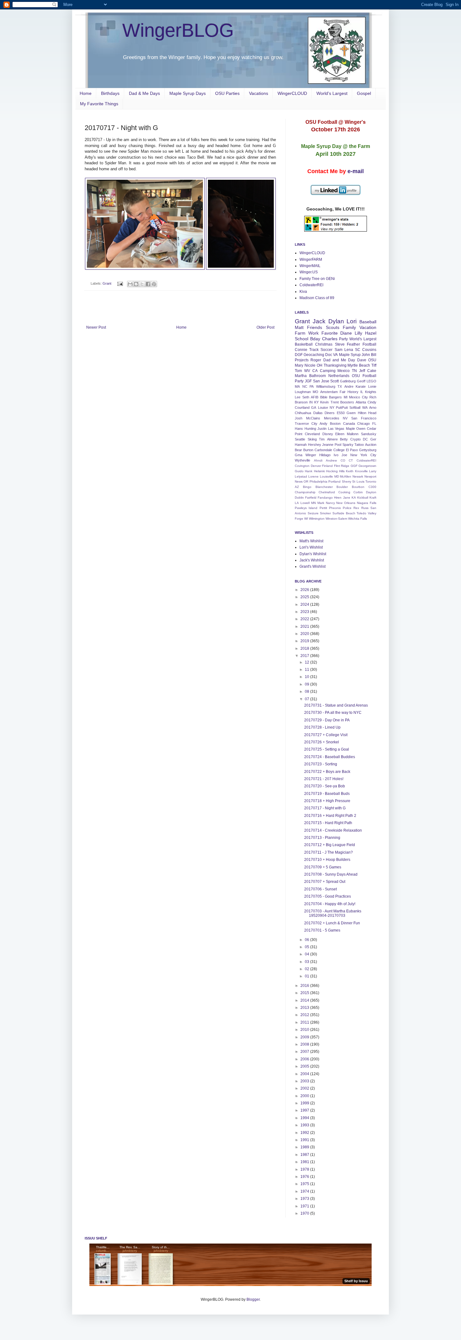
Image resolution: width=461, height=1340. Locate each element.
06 (307, 940)
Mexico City (358, 397)
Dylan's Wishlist (312, 554)
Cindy (372, 402)
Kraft (372, 497)
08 (307, 691)
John (366, 355)
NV (345, 418)
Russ (364, 508)
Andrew (331, 460)
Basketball (304, 344)
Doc (328, 355)
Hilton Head (367, 413)
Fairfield (310, 497)
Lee (297, 397)
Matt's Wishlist (311, 541)
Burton (308, 450)
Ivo (336, 455)
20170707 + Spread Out (324, 881)
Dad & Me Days (144, 93)
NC (304, 386)
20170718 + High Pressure (327, 801)
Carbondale (323, 450)
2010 (305, 1029)
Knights (370, 392)
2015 (305, 993)
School (301, 338)
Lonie (372, 386)
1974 (305, 1191)
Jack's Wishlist (311, 560)
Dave (361, 360)
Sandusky (368, 434)
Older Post (265, 327)
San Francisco (363, 418)
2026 (305, 590)
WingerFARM (310, 259)
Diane (346, 333)
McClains (313, 418)
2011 (305, 1022)
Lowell (305, 503)
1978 (305, 1169)
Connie (301, 349)
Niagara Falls (366, 503)
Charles (329, 338)
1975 (305, 1184)
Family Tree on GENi (317, 278)
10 (307, 677)
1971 (305, 1206)
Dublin (299, 497)
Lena (348, 349)
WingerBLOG (178, 30)
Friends (314, 327)
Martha (301, 376)
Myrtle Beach (358, 365)
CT (351, 460)
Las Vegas (336, 428)
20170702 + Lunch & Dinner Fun (332, 923)
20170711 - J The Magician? (328, 852)
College (339, 450)
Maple (350, 428)
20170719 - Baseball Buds (327, 793)
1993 (305, 1125)
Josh (298, 418)
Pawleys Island (306, 508)
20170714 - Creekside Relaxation (333, 830)
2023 (305, 612)
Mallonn (352, 434)
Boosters (347, 402)
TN (354, 371)
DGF (299, 355)
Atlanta (361, 402)
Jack (319, 321)
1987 (305, 1154)
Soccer (326, 349)
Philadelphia (318, 481)
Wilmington (317, 518)
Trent (335, 402)
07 (307, 699)
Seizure (313, 513)
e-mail (355, 171)
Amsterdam (329, 392)
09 (307, 684)
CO (343, 460)
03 (307, 962)
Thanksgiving (335, 365)
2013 (305, 1007)
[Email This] (130, 284)
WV (307, 371)
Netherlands (338, 376)
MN (313, 503)
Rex (356, 508)
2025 (305, 597)
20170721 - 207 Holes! (323, 779)
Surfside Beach (343, 513)
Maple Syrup (350, 355)
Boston (335, 423)
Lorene (313, 476)
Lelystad (301, 476)
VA (335, 355)
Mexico (343, 371)
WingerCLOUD (292, 93)
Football (369, 344)
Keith (349, 471)
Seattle (300, 439)
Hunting (310, 428)
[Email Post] (120, 283)
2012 (305, 1015)
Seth (305, 397)
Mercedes (331, 418)
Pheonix (335, 508)
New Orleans (345, 503)
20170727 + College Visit (325, 735)
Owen (360, 428)
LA (297, 503)
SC (357, 349)
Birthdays (110, 93)
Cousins (369, 349)
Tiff (373, 365)
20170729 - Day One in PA (327, 720)
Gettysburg (367, 450)
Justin (321, 428)
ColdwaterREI (311, 285)
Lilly (358, 333)
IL (361, 392)
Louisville (326, 476)
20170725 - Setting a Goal (326, 749)
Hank (308, 471)
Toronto (370, 481)
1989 (305, 1147)
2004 (305, 1074)
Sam (338, 349)
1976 (305, 1176)
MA (297, 386)
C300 (372, 487)
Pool (338, 444)
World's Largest (331, 93)
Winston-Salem (336, 518)
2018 (305, 648)
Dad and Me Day (339, 360)
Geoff (361, 381)
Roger (315, 360)
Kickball (362, 497)
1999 (305, 1103)
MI (345, 397)
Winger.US (308, 272)
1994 (305, 1118)
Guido (299, 471)
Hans (299, 428)
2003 (305, 1081)
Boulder (342, 487)
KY (316, 402)
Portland (334, 481)
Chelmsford (327, 492)
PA (312, 386)
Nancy (330, 503)
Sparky (347, 444)
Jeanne (327, 444)
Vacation (367, 327)
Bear (298, 450)
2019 (305, 641)
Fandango (325, 497)
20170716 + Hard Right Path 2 (330, 815)
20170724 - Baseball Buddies (329, 757)
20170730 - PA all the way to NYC (333, 712)
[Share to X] (142, 284)
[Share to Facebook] (148, 284)
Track (314, 349)
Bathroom (317, 376)
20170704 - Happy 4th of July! (329, 904)
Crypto (355, 439)
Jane (346, 497)
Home (86, 93)
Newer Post (96, 327)
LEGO (371, 381)
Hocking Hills (335, 471)
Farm (300, 333)
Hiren (338, 497)
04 (307, 954)
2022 (305, 619)
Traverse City (306, 423)
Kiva (303, 291)
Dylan (336, 321)
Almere (332, 439)
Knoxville (361, 471)
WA (365, 407)
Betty (344, 439)
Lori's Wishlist (311, 547)
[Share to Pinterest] (154, 284)
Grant (107, 283)
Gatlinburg (348, 381)
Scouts (332, 327)
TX (339, 386)
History (352, 392)
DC (365, 439)
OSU (372, 360)
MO (315, 392)
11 (307, 669)
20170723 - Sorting (320, 764)
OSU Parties (227, 93)
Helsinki (319, 471)
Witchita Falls (357, 518)
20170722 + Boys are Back (327, 771)
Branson (301, 402)
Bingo (307, 487)
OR (306, 481)
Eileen (339, 434)
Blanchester (324, 487)
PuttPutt (342, 407)
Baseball (367, 321)
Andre (348, 386)
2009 (305, 1037)
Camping (328, 371)
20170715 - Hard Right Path (328, 823)
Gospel (364, 93)
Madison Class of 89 (316, 298)
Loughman (303, 392)
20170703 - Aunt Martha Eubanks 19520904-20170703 (332, 913)
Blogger (253, 1299)
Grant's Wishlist (312, 566)
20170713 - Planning (322, 837)
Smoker (325, 513)
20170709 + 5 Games (322, 867)
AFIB (314, 397)
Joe (344, 455)
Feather (353, 344)
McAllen (345, 476)
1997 (305, 1110)
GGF (354, 466)
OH (319, 365)
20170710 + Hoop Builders (327, 859)
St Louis (358, 481)
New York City (363, 455)
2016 (305, 985)
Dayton (371, 492)
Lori (352, 321)
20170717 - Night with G (325, 808)
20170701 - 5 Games (322, 930)
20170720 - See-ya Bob (324, 786)
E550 (341, 413)
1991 (305, 1140)
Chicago (363, 423)
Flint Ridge (342, 466)
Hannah (301, 444)
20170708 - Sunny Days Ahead (331, 874)
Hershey (314, 444)
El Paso (352, 450)
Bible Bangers (331, 397)
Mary (299, 365)
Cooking (344, 492)
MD (336, 476)
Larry (372, 471)
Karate (361, 386)
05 (307, 947)
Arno (372, 407)
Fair (343, 392)
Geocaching (314, 355)
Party (343, 339)
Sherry (346, 481)
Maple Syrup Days (187, 93)
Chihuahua (303, 413)
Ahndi (318, 460)
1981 (305, 1162)
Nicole (310, 365)
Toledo (361, 513)
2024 (305, 604)
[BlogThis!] (136, 284)
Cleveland (312, 434)
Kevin (324, 402)
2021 (305, 626)
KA (354, 497)
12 (307, 662)
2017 (305, 656)
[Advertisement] (180, 307)
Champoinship (305, 492)
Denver (316, 466)
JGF (308, 381)
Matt (299, 327)
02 (307, 969)
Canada (349, 423)
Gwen (351, 413)
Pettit (323, 508)
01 (307, 976)
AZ (297, 487)
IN (311, 402)
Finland (327, 466)
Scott (334, 381)
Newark (357, 476)
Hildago (325, 455)
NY (332, 407)
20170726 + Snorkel (321, 742)
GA (313, 407)
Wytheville (302, 460)
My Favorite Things (99, 103)
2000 (305, 1096)
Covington (302, 466)
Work (313, 333)
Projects (302, 360)
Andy (323, 423)
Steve (340, 344)
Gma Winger (305, 455)
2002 (305, 1088)
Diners (330, 413)
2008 (305, 1044)
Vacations (258, 93)
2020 (305, 634)
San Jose (321, 381)
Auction (370, 444)
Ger (373, 439)
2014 (305, 1000)
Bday (315, 338)
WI (306, 518)
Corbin (358, 492)
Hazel (370, 333)
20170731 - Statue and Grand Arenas (336, 705)
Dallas (318, 413)
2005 (305, 1066)
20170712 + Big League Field (329, 845)
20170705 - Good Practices (327, 896)
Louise (323, 407)
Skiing (312, 439)
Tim (322, 439)
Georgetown (367, 466)
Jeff (362, 371)
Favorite (329, 333)
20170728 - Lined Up (322, 727)
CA (315, 371)
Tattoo (359, 444)
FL (374, 423)
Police (347, 508)
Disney (327, 434)
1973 (305, 1198)
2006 (305, 1059)
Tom (298, 371)
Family (349, 327)
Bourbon (358, 487)
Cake (371, 371)
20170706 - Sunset (320, 889)
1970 (305, 1213)
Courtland (302, 407)
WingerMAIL (310, 266)
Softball (354, 407)
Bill (373, 355)
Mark (320, 503)
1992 (305, 1132)
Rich (372, 397)
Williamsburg (325, 386)
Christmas (323, 344)
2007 (305, 1051)
